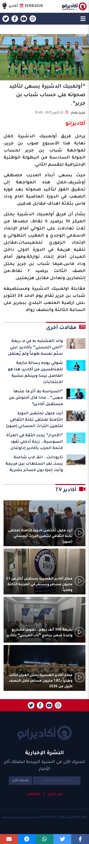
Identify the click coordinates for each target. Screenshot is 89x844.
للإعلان (33, 794)
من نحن (55, 794)
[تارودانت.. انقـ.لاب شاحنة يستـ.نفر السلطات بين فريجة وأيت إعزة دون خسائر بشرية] (75, 459)
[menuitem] (53, 794)
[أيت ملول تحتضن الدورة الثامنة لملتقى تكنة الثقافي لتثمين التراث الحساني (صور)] (75, 416)
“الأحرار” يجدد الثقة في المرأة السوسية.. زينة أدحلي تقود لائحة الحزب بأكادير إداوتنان (34, 441)
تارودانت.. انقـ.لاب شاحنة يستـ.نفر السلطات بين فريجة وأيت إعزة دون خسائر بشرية (34, 463)
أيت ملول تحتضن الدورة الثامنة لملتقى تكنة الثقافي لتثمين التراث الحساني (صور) (34, 419)
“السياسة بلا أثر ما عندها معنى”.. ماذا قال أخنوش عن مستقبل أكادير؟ (36, 398)
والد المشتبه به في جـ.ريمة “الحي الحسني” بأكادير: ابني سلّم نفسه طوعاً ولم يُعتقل (35, 347)
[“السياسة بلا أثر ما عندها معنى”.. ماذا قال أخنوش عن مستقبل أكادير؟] (75, 394)
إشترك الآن (20, 780)
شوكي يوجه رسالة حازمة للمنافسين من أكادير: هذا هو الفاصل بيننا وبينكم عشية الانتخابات (35, 373)
